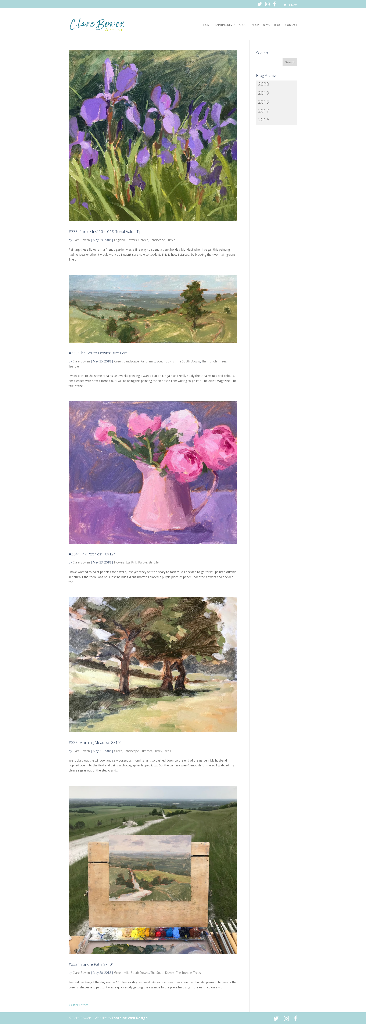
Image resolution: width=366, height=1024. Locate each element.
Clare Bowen (81, 240)
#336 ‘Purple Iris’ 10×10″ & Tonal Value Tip (105, 231)
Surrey (158, 751)
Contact (291, 25)
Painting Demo (225, 25)
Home (207, 25)
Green (118, 361)
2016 (263, 119)
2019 (263, 93)
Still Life (153, 562)
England (119, 240)
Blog (277, 25)
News (266, 25)
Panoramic (147, 361)
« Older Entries (79, 1005)
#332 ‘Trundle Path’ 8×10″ (91, 964)
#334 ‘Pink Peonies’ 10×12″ (92, 553)
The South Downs (188, 361)
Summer (146, 751)
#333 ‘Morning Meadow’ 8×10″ (95, 742)
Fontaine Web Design (130, 1018)
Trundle (74, 366)
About (243, 25)
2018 (263, 102)
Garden (143, 240)
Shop (255, 25)
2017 (263, 110)
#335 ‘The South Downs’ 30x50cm (98, 352)
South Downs (166, 361)
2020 (263, 84)
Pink (134, 562)
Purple (170, 240)
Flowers (131, 240)
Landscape (157, 240)
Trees (222, 361)
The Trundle (210, 361)
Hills (126, 973)
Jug (128, 562)
